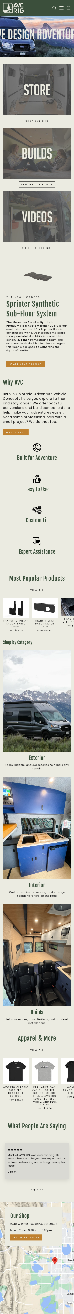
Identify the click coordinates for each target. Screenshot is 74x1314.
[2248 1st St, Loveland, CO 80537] (37, 1258)
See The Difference (37, 248)
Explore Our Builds (37, 184)
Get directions (26, 1237)
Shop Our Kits (37, 120)
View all (37, 590)
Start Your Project (25, 364)
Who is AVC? (15, 432)
